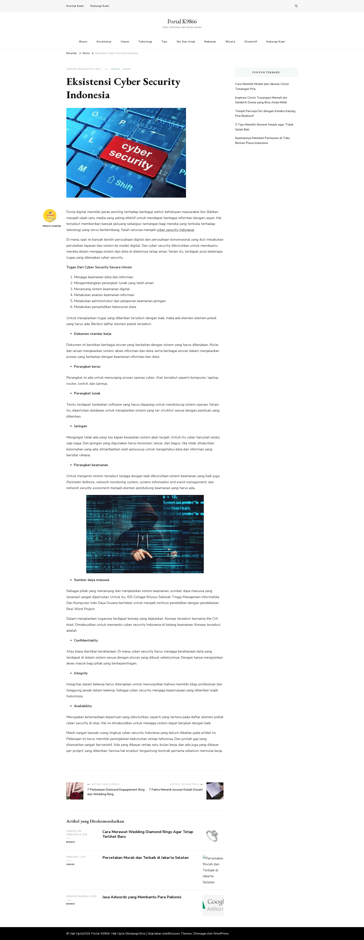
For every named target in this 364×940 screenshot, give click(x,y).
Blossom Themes (180, 933)
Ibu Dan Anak (186, 41)
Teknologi (145, 41)
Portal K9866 (182, 21)
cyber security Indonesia (175, 230)
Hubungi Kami (99, 6)
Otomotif (250, 41)
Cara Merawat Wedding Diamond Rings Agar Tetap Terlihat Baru (147, 834)
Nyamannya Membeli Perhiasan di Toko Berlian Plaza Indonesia (262, 140)
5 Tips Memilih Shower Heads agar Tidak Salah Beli (264, 127)
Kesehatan (104, 41)
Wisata (230, 41)
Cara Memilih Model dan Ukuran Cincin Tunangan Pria (262, 86)
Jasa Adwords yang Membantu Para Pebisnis (141, 897)
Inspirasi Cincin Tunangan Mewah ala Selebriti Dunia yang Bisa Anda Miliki (261, 100)
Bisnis (83, 41)
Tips (164, 41)
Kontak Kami (75, 6)
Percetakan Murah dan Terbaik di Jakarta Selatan (145, 857)
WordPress (221, 933)
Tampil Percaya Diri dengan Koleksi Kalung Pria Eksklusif (265, 113)
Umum (125, 41)
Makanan (210, 41)
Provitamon (50, 226)
